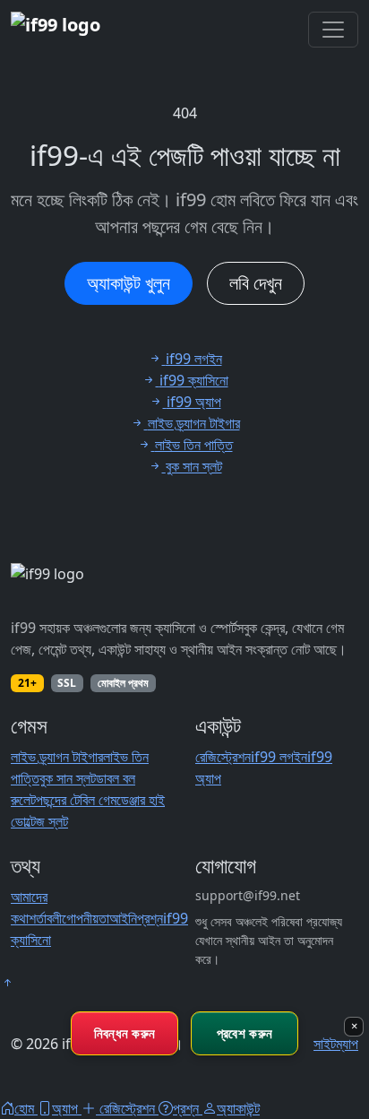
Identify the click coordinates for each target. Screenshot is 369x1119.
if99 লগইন (279, 757)
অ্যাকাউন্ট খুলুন (128, 283)
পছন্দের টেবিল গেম (76, 800)
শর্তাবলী (45, 918)
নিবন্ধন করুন (125, 1033)
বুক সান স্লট (67, 778)
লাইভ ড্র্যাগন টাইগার (57, 757)
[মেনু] (333, 30)
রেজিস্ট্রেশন (223, 757)
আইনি (123, 918)
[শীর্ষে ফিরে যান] (7, 982)
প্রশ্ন (150, 918)
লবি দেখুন (255, 283)
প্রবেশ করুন (244, 1033)
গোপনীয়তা (85, 918)
